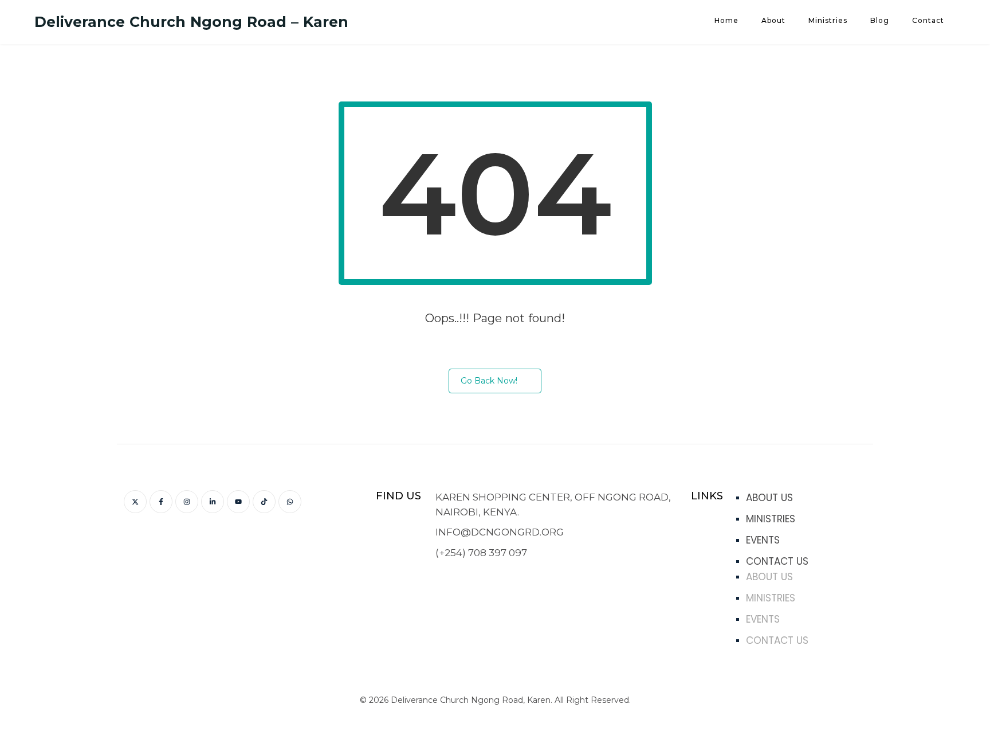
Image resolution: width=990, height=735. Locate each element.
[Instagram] (186, 501)
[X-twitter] (135, 501)
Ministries (827, 20)
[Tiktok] (264, 501)
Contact (928, 20)
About (773, 20)
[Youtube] (238, 501)
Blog (879, 20)
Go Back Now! (489, 381)
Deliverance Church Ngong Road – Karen (191, 21)
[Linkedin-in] (212, 501)
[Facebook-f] (161, 501)
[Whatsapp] (289, 501)
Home (726, 20)
